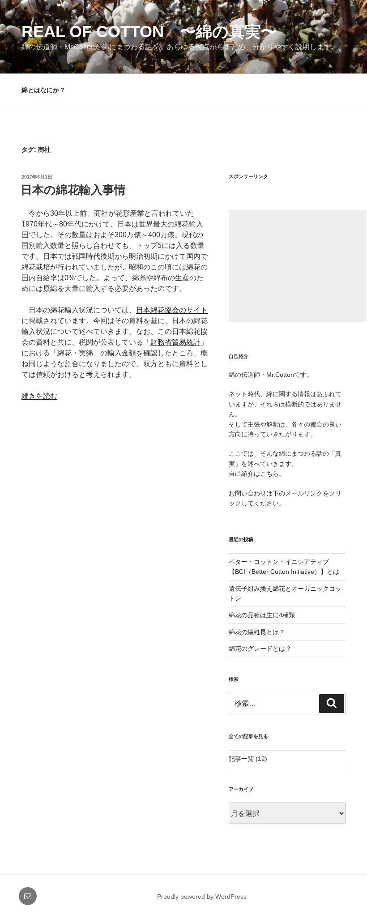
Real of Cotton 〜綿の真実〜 (149, 31)
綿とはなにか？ (43, 90)
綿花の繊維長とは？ (257, 632)
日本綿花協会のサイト (172, 310)
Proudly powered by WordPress (202, 896)
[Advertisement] (298, 266)
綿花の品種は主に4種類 (262, 615)
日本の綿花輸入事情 (73, 189)
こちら (269, 473)
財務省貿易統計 (175, 342)
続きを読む (39, 396)
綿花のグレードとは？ (260, 648)
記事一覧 (241, 758)
